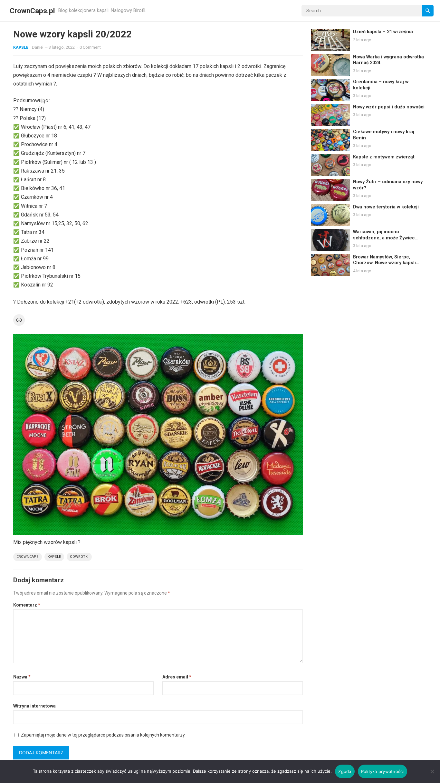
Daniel (37, 47)
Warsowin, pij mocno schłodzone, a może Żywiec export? (384, 237)
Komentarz (26, 604)
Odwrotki (79, 557)
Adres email (176, 676)
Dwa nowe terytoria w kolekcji (386, 207)
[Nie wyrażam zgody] (432, 771)
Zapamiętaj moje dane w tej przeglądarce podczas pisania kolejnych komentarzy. (103, 735)
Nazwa (22, 676)
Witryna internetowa (34, 705)
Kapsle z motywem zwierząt (384, 157)
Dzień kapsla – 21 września (383, 32)
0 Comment (90, 47)
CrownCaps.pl (32, 10)
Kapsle (20, 47)
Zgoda (344, 771)
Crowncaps (27, 557)
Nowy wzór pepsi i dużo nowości (389, 107)
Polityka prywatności (382, 771)
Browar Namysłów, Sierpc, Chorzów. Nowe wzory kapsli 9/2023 (384, 263)
